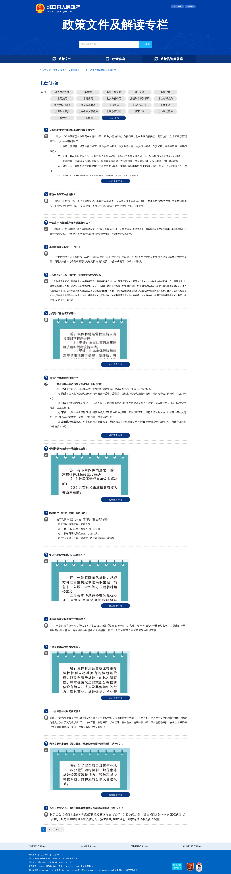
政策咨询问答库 (171, 59)
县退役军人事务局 (88, 111)
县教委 (88, 92)
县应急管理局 (114, 111)
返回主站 (177, 6)
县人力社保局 (114, 98)
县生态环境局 (165, 98)
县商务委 (165, 105)
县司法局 (62, 98)
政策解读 (118, 59)
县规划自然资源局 (139, 98)
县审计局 (140, 111)
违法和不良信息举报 (177, 866)
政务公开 (64, 70)
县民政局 (165, 92)
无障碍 (190, 6)
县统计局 (62, 117)
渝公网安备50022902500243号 (123, 870)
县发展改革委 (62, 92)
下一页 (58, 829)
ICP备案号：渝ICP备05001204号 (65, 870)
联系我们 (56, 855)
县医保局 (88, 117)
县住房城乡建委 (62, 105)
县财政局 (88, 98)
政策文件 (64, 59)
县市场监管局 (165, 111)
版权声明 (44, 855)
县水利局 (114, 105)
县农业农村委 (139, 105)
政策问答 (50, 83)
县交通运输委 (88, 105)
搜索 (147, 44)
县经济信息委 (114, 92)
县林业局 (111, 70)
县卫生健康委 (62, 111)
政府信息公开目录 (79, 70)
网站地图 (32, 855)
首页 (55, 70)
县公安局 (140, 92)
